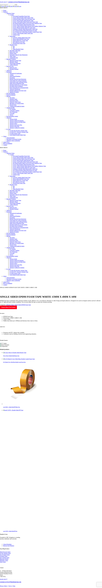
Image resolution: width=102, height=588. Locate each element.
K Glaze (8, 129)
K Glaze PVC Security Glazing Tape (19, 132)
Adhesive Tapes (10, 13)
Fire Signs (12, 97)
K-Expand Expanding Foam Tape (21, 16)
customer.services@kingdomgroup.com (18, 2)
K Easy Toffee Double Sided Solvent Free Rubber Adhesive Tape (29, 26)
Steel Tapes (3, 562)
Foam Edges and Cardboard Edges (18, 82)
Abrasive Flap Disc (14, 126)
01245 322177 (3, 2)
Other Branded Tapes (18, 49)
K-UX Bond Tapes (5, 554)
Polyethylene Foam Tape (19, 43)
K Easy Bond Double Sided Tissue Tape (23, 17)
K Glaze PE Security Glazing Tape (18, 130)
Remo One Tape (14, 52)
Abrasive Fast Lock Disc (16, 125)
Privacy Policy (3, 586)
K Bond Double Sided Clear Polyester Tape (24, 19)
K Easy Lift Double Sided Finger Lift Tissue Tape (25, 22)
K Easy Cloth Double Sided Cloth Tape (23, 33)
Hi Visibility (13, 109)
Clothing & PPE (10, 107)
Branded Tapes (13, 44)
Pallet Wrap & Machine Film (17, 83)
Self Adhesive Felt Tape (19, 42)
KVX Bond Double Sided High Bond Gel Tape (25, 30)
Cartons (11, 74)
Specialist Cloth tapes (15, 50)
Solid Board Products (15, 76)
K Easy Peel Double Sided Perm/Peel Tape (23, 24)
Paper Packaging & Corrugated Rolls (19, 87)
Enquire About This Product (8, 307)
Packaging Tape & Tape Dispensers (18, 54)
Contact (5, 145)
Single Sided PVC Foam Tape (20, 40)
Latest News (6, 142)
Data (14, 586)
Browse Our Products (8, 545)
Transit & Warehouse (15, 89)
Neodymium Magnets (15, 63)
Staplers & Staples (14, 92)
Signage (8, 96)
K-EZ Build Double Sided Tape (18, 135)
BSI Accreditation (7, 143)
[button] (4, 7)
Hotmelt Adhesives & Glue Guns (18, 90)
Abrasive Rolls (13, 119)
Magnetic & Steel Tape (15, 60)
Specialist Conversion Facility (13, 139)
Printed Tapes (13, 53)
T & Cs (10, 586)
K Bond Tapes (3, 556)
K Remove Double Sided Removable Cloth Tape (25, 29)
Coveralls (12, 113)
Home (4, 10)
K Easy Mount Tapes (5, 553)
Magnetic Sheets (14, 62)
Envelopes (12, 77)
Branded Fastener (14, 69)
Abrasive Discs (13, 123)
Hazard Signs (13, 105)
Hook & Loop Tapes (5, 552)
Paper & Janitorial (10, 95)
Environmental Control (12, 116)
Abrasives (8, 117)
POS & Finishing (10, 93)
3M (14, 47)
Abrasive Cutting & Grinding (17, 127)
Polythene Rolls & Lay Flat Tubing (18, 85)
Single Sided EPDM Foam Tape (21, 39)
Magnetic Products (11, 59)
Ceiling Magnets (14, 64)
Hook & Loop (10, 66)
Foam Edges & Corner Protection (18, 80)
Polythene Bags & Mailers (16, 86)
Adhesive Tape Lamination (13, 140)
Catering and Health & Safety (17, 106)
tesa (14, 46)
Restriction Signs (14, 100)
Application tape (14, 57)
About (4, 136)
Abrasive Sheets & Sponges (17, 120)
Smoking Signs (13, 99)
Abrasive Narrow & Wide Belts (17, 122)
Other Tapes (13, 56)
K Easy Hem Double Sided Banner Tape (23, 20)
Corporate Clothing (14, 110)
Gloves (11, 115)
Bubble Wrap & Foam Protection (18, 79)
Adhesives (9, 70)
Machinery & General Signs (17, 103)
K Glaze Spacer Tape (15, 133)
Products (5, 12)
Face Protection (13, 112)
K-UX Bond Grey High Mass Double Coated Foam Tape (27, 32)
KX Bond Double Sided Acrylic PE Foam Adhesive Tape (27, 23)
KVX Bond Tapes (4, 557)
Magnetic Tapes (4, 560)
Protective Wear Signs (15, 102)
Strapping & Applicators (16, 73)
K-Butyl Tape (16, 34)
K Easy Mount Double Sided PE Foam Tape (24, 27)
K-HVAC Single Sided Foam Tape (21, 37)
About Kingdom (10, 137)
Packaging (9, 72)
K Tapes (12, 14)
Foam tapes (12, 36)
